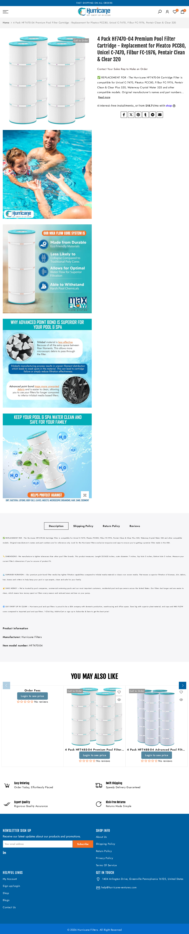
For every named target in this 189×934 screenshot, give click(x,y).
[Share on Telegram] (153, 115)
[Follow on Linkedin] (4, 852)
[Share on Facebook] (124, 115)
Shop (6, 893)
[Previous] (6, 685)
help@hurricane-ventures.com (119, 887)
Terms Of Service (106, 865)
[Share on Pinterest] (138, 115)
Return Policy (111, 526)
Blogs (6, 900)
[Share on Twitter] (131, 115)
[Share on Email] (160, 115)
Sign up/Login (11, 886)
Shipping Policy (83, 526)
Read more (104, 97)
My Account (10, 879)
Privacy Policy (104, 858)
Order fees (32, 690)
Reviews (135, 526)
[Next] (182, 685)
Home (6, 22)
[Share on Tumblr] (145, 115)
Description (56, 526)
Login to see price (32, 696)
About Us (101, 837)
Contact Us (9, 907)
